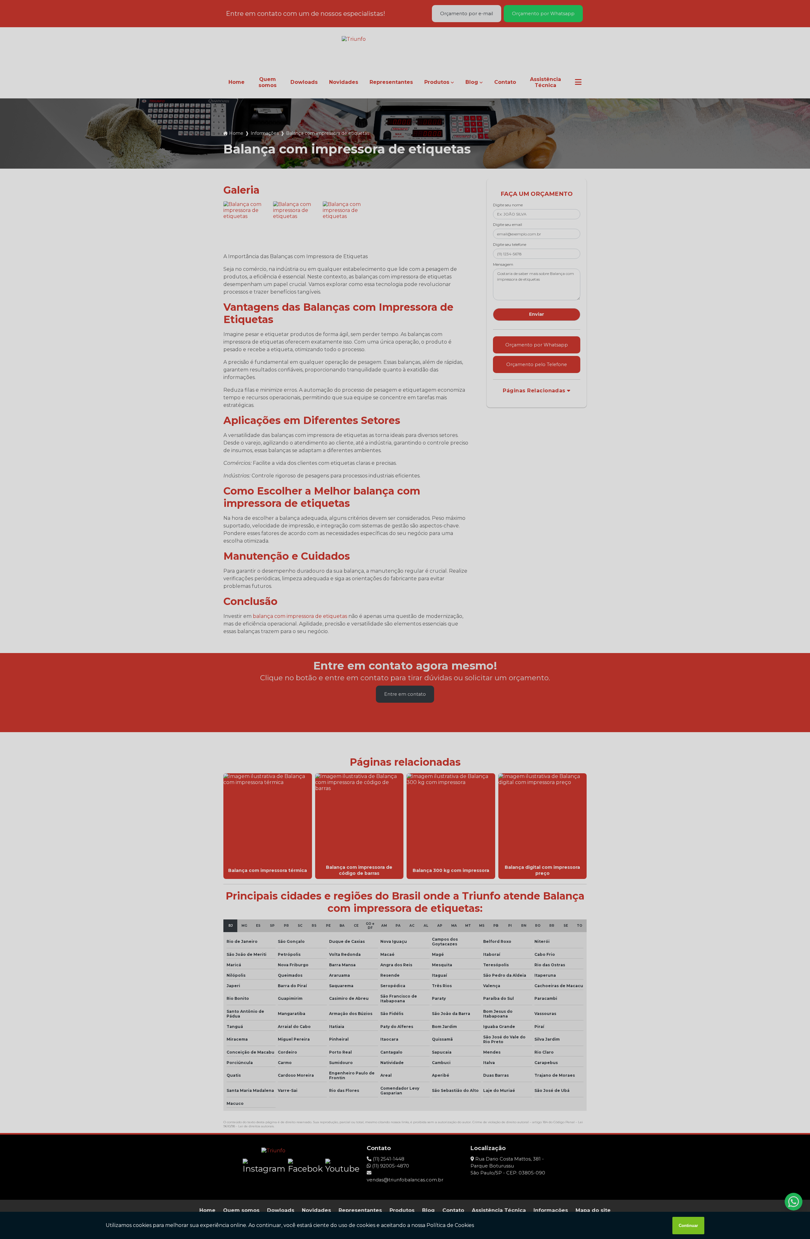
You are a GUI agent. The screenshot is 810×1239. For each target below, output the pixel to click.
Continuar (688, 1225)
